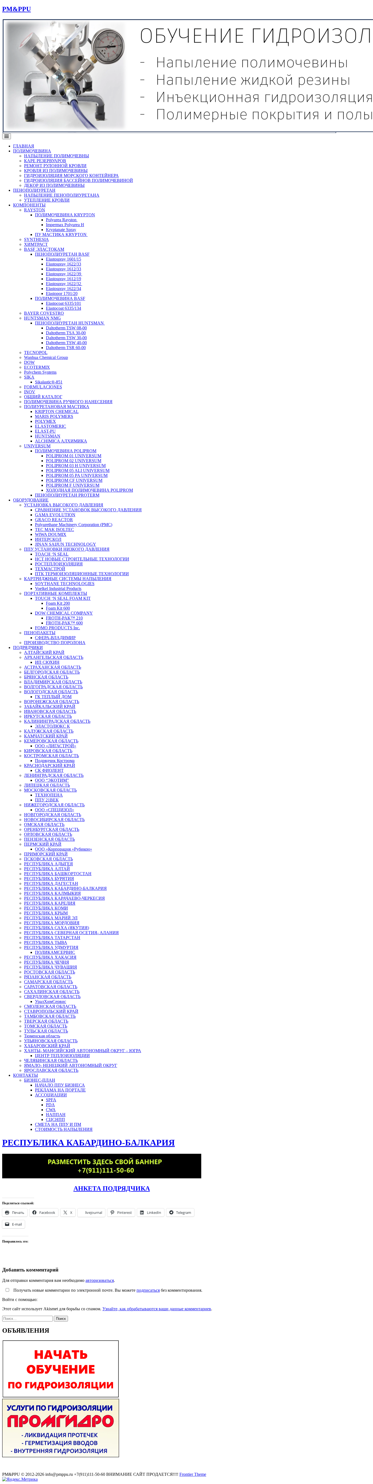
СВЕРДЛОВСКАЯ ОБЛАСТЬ (52, 996)
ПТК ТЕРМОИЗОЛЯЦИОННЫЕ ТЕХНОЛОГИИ (82, 573)
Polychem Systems (40, 372)
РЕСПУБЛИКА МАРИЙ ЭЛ (51, 918)
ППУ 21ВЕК (47, 800)
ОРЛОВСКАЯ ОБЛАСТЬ (48, 834)
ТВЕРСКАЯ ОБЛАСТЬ (46, 1021)
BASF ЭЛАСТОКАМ (44, 249)
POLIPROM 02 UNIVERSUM (73, 460)
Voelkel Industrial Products (58, 588)
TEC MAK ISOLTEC (54, 529)
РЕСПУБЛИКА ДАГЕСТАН (51, 883)
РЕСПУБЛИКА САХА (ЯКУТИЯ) (56, 927)
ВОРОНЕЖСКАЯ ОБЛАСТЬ (51, 701)
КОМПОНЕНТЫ (29, 205)
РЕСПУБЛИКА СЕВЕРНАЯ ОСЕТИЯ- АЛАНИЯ (71, 932)
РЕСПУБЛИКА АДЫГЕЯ (48, 864)
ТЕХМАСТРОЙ (50, 569)
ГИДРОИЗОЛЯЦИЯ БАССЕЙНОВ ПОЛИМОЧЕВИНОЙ (78, 180)
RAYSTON (34, 210)
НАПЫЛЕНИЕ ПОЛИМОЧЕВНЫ (56, 156)
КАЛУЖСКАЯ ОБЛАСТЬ (48, 731)
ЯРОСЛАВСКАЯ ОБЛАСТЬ (51, 1070)
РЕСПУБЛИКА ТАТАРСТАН (52, 937)
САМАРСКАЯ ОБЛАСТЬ (48, 982)
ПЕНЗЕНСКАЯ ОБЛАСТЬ (49, 839)
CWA (51, 1109)
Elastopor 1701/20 (62, 293)
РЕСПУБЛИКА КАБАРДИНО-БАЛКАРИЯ (65, 888)
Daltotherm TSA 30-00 (66, 333)
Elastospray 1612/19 (63, 278)
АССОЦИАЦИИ (51, 1095)
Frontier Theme (192, 1474)
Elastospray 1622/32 (64, 283)
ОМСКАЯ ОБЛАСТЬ (44, 824)
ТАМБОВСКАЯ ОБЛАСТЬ (50, 1016)
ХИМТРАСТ (36, 244)
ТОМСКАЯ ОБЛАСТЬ (45, 1026)
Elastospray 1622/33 (63, 264)
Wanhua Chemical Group (46, 357)
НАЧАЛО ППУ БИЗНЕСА (60, 1085)
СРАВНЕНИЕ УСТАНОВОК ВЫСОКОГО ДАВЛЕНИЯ (88, 510)
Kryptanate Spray (61, 229)
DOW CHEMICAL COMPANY (64, 613)
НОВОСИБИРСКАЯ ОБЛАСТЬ (54, 819)
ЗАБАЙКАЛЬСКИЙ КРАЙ (49, 706)
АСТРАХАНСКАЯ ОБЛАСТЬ (52, 667)
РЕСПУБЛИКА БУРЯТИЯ (49, 878)
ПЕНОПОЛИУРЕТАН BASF (62, 254)
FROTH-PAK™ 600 (64, 623)
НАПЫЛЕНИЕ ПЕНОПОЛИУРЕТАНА (61, 195)
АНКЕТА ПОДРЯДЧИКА (111, 1188)
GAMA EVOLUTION (55, 514)
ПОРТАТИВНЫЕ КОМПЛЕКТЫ (55, 593)
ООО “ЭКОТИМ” (52, 780)
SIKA (29, 377)
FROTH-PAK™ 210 (64, 618)
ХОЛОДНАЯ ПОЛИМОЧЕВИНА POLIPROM (89, 490)
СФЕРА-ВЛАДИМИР (55, 637)
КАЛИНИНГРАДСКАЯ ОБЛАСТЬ (57, 721)
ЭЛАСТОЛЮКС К (52, 726)
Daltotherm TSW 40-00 (66, 342)
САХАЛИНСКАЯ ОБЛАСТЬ (51, 991)
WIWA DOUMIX (50, 534)
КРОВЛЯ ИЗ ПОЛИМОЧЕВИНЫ (56, 170)
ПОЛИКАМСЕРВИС (55, 952)
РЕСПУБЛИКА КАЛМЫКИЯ (52, 893)
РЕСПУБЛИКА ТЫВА (45, 942)
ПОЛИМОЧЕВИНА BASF (60, 298)
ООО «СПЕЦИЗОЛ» (54, 809)
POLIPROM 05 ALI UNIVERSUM (77, 470)
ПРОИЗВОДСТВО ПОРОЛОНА (54, 642)
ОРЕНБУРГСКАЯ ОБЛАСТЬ (51, 829)
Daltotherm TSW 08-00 (66, 328)
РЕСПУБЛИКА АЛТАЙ (47, 868)
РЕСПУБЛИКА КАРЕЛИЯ (49, 903)
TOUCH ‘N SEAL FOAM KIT (63, 598)
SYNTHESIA (36, 239)
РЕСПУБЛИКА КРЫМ (46, 913)
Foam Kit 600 (58, 608)
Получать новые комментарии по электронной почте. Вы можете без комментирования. (107, 1290)
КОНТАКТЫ (25, 1075)
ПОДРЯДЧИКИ (28, 647)
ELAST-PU (45, 431)
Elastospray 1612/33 (63, 269)
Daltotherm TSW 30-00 (66, 337)
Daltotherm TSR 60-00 (66, 347)
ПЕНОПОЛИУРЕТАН (34, 190)
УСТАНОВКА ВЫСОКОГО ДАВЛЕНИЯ (63, 505)
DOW (29, 362)
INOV (29, 392)
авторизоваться (99, 1280)
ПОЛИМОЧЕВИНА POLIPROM (65, 451)
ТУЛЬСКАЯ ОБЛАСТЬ (46, 1031)
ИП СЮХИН (47, 662)
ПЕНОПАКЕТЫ (39, 632)
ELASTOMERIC (50, 426)
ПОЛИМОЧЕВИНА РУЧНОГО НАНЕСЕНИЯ (68, 401)
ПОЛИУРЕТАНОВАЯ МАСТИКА (56, 406)
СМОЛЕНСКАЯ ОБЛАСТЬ (50, 1006)
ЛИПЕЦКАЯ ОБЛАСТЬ (47, 785)
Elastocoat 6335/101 (63, 303)
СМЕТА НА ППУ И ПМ (58, 1124)
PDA (50, 1104)
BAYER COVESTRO (44, 313)
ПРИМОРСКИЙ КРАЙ (46, 854)
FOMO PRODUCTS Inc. (57, 628)
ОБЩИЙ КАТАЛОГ (43, 396)
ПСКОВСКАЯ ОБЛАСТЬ (48, 859)
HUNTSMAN (47, 436)
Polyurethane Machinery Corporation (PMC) (73, 524)
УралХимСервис (50, 1001)
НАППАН (56, 1114)
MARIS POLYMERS (54, 416)
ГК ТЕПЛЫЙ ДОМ (53, 696)
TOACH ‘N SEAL (52, 554)
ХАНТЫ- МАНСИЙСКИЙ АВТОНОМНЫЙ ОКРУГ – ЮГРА (82, 1050)
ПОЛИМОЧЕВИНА (32, 151)
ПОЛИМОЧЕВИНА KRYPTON (65, 215)
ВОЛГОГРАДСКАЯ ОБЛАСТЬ (53, 687)
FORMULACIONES (43, 387)
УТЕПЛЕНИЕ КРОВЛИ (47, 200)
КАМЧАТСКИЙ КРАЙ (46, 736)
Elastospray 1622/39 (64, 274)
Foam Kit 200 (58, 603)
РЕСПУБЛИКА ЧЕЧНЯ (46, 962)
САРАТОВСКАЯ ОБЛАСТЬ (50, 986)
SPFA (51, 1099)
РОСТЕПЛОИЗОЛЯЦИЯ (59, 564)
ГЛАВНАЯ (23, 146)
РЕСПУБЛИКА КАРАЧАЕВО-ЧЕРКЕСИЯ (64, 898)
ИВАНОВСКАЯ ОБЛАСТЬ (50, 711)
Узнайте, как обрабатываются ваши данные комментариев (156, 1308)
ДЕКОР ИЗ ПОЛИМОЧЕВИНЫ (54, 185)
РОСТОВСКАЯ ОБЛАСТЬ (49, 972)
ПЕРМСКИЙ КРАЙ (42, 844)
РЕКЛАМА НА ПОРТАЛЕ (60, 1090)
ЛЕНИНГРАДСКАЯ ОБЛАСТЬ (54, 775)
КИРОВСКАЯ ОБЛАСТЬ (48, 750)
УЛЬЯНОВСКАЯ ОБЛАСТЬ (51, 1040)
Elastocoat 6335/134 (63, 308)
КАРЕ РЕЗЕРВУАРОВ (45, 160)
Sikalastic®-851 (49, 382)
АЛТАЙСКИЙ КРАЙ (44, 652)
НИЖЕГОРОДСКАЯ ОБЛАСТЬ (54, 805)
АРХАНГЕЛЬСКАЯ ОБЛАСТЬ (53, 657)
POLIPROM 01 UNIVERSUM (73, 455)
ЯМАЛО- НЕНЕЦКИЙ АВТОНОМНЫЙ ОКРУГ (70, 1065)
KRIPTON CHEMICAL (57, 411)
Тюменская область (42, 1036)
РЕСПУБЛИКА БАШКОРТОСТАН (57, 873)
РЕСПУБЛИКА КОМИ (46, 908)
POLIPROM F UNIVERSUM (72, 485)
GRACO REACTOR (54, 519)
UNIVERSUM (37, 446)
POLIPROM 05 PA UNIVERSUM (77, 475)
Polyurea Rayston (62, 219)
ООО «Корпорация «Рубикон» (63, 849)
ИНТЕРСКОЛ (48, 539)
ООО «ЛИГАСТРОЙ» (55, 746)
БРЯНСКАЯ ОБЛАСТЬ (46, 677)
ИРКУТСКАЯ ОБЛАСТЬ (48, 716)
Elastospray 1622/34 (63, 288)
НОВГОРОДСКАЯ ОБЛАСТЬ (52, 814)
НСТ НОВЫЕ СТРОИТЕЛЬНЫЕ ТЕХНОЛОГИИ (82, 559)
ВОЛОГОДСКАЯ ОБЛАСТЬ (51, 691)
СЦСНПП (55, 1119)
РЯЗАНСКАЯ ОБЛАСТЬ (47, 977)
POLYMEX (45, 421)
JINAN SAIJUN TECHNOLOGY (65, 544)
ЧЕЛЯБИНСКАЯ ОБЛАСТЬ (51, 1060)
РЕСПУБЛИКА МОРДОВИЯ (51, 923)
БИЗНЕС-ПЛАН (39, 1080)
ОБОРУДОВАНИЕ (31, 500)
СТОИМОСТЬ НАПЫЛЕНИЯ (64, 1129)
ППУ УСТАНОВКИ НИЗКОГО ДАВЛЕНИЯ (66, 549)
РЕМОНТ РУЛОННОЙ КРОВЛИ (55, 165)
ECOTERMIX (37, 367)
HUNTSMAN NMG (42, 318)
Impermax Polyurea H (65, 224)
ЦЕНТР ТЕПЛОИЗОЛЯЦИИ (62, 1055)
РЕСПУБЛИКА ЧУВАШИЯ (50, 967)
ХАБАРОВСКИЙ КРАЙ (47, 1045)
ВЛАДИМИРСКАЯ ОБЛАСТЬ (53, 682)
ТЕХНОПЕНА (49, 795)
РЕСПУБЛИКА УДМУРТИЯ (51, 947)
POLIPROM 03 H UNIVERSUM (76, 465)
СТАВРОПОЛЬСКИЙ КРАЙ (51, 1011)
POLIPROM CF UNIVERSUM (74, 480)
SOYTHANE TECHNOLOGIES (64, 583)
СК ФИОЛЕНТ (49, 770)
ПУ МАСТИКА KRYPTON (61, 234)
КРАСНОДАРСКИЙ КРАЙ (49, 765)
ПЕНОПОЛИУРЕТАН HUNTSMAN (70, 323)
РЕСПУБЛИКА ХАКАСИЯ (50, 957)
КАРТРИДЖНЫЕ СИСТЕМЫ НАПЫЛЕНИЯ (67, 578)
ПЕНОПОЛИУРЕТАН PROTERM (67, 495)
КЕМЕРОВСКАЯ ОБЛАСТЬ (51, 741)
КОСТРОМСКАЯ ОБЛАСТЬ (51, 755)
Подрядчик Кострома (55, 760)
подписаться (148, 1290)
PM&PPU (16, 9)
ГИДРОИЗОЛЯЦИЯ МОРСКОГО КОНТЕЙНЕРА (71, 175)
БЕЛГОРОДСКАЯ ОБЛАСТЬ (52, 672)
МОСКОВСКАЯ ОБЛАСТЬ (50, 790)
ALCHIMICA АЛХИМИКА (61, 441)
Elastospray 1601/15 (63, 259)
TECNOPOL (36, 352)
